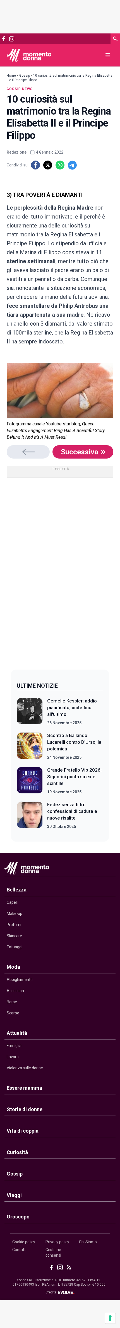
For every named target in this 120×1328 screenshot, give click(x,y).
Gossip (24, 75)
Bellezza (17, 890)
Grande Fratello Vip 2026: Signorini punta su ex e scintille (74, 776)
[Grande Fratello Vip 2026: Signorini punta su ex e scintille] (30, 781)
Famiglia (14, 1045)
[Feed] (69, 1267)
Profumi (14, 924)
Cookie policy (23, 1242)
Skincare (14, 936)
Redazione (17, 152)
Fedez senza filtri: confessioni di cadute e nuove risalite (72, 811)
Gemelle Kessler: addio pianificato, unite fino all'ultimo (72, 707)
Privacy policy (57, 1242)
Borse (12, 1002)
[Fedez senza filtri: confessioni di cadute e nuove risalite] (30, 815)
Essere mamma (24, 1088)
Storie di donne (24, 1109)
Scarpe (13, 1013)
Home (11, 75)
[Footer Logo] (60, 869)
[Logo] (29, 55)
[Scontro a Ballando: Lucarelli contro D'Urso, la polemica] (30, 746)
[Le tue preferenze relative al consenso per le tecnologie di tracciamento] (110, 1318)
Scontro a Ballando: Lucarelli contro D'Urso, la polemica (74, 742)
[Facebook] (3, 38)
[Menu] (107, 55)
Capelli (12, 902)
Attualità (17, 1033)
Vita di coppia (23, 1131)
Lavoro (13, 1057)
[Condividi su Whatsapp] (60, 165)
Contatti (19, 1249)
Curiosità (17, 1152)
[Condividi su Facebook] (35, 165)
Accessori (15, 990)
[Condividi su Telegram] (72, 165)
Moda (13, 967)
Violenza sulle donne (25, 1068)
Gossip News (20, 89)
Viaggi (14, 1195)
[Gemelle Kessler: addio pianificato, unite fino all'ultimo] (30, 712)
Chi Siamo (88, 1242)
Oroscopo (18, 1217)
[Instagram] (11, 39)
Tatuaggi (14, 947)
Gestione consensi (53, 1252)
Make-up (14, 913)
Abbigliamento (20, 979)
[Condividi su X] (47, 165)
